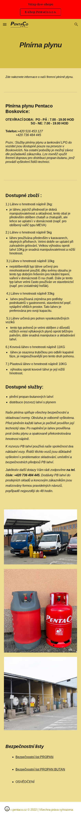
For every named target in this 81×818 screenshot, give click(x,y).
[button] (4, 24)
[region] (40, 9)
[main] (40, 43)
